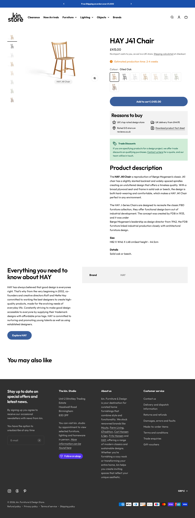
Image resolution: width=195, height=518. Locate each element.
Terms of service (49, 506)
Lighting (85, 17)
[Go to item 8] (12, 100)
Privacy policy (31, 506)
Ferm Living (117, 427)
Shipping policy (67, 506)
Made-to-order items (156, 426)
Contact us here (155, 152)
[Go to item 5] (12, 73)
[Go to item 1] (12, 38)
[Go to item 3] (12, 56)
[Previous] (63, 3)
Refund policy (14, 506)
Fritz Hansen (116, 435)
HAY (103, 440)
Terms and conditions (156, 432)
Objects (101, 17)
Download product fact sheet (170, 128)
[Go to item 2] (12, 47)
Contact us (150, 398)
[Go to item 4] (12, 65)
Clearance (34, 17)
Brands (117, 17)
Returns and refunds (155, 414)
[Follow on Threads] (17, 491)
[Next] (131, 3)
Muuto (104, 427)
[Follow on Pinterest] (25, 491)
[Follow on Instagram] (9, 491)
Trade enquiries (152, 438)
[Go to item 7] (12, 91)
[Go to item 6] (12, 82)
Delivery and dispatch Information (156, 406)
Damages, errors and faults (159, 420)
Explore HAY (19, 335)
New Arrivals (51, 17)
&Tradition (107, 431)
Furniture (68, 17)
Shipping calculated (163, 53)
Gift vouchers (151, 444)
